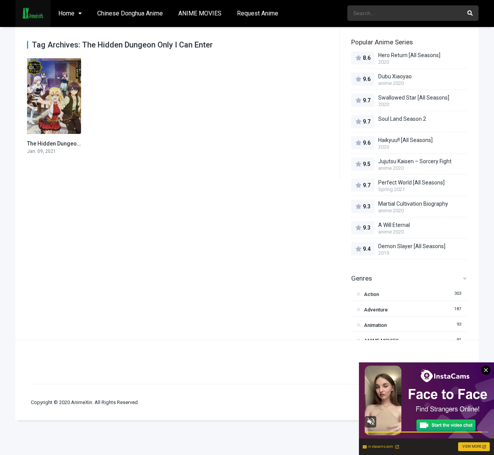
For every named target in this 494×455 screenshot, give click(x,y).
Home (66, 13)
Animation (375, 325)
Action (371, 294)
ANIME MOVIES (200, 13)
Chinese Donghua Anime (130, 13)
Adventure (376, 310)
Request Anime (257, 13)
